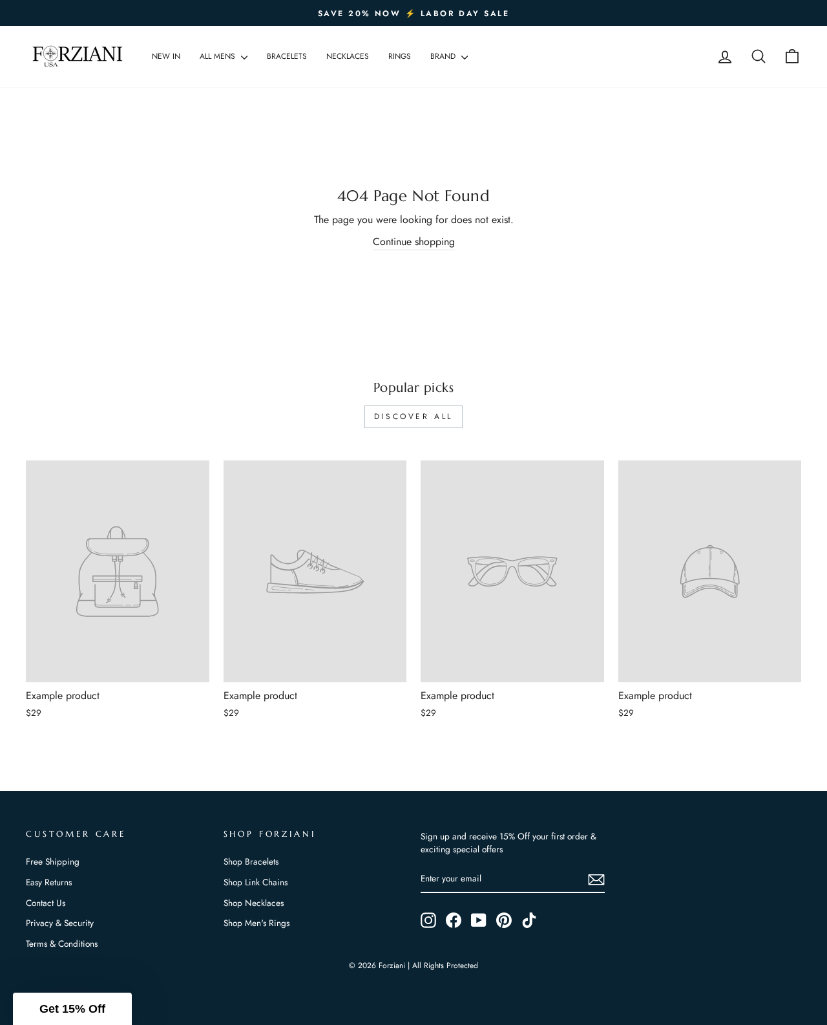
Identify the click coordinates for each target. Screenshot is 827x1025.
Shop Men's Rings (256, 922)
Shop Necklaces (254, 902)
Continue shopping (414, 241)
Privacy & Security (60, 922)
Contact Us (45, 902)
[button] (72, 1009)
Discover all (413, 416)
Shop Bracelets (251, 861)
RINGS (399, 56)
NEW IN (166, 56)
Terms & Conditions (62, 943)
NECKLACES (347, 56)
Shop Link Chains (256, 882)
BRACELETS (287, 56)
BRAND (444, 56)
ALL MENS (219, 56)
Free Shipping (52, 861)
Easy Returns (49, 882)
